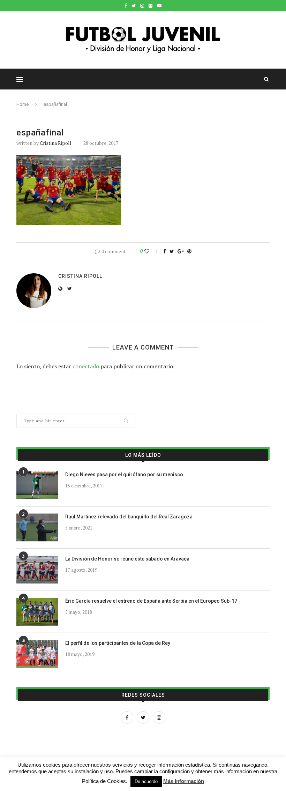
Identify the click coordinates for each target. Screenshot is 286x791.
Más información (183, 781)
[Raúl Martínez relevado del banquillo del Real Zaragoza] (37, 527)
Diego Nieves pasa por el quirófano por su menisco (124, 474)
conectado (86, 366)
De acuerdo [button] (146, 781)
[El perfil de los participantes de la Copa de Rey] (37, 654)
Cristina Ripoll (56, 143)
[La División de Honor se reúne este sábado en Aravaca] (37, 570)
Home (22, 104)
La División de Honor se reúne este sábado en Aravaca (127, 559)
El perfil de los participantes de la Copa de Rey (117, 643)
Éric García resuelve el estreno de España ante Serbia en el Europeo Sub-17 (151, 601)
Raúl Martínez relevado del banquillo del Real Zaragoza (129, 516)
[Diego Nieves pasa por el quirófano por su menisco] (37, 485)
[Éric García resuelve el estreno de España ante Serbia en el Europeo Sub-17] (37, 612)
